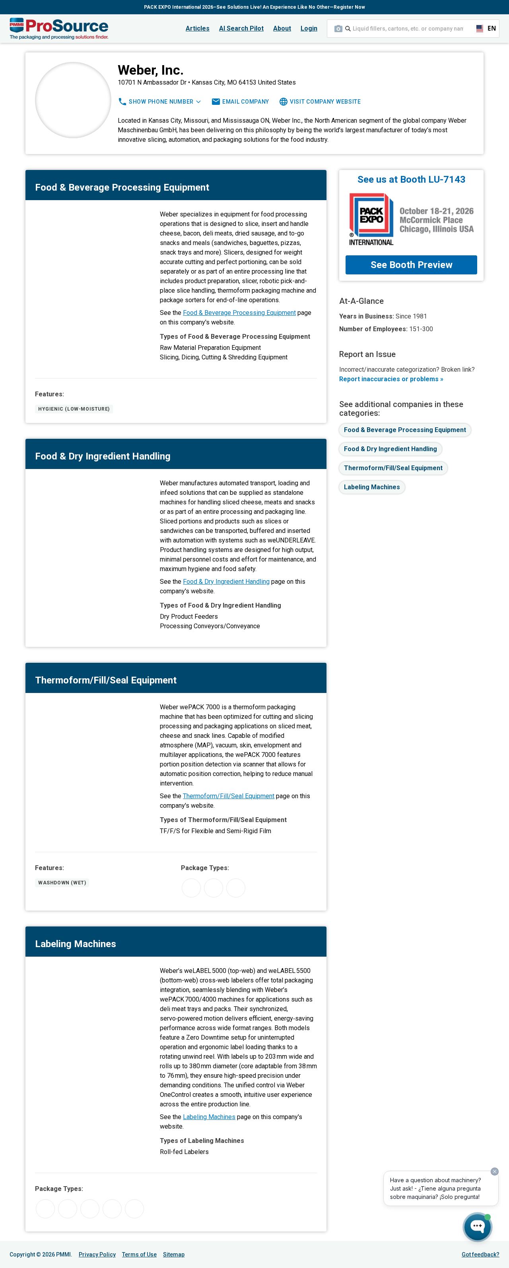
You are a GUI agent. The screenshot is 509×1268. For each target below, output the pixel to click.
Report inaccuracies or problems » (391, 379)
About (282, 28)
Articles (198, 28)
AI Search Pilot (241, 28)
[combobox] (413, 28)
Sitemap (174, 1254)
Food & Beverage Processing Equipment (239, 313)
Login (309, 28)
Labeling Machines (209, 1117)
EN (488, 28)
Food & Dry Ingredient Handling (226, 581)
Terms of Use (139, 1254)
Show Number (161, 101)
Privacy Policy (97, 1254)
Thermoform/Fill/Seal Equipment (228, 796)
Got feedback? (480, 1254)
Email (245, 101)
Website (325, 101)
